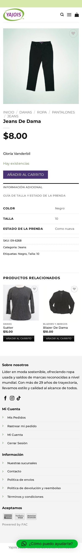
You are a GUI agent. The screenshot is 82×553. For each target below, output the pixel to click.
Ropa (42, 112)
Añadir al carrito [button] (19, 338)
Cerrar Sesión (17, 443)
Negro (22, 253)
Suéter (8, 327)
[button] (62, 15)
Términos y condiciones (25, 497)
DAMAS (25, 112)
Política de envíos (20, 480)
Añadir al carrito (25, 175)
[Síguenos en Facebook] (5, 398)
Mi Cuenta (15, 435)
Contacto (14, 471)
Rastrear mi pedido (22, 426)
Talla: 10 (33, 253)
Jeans (13, 116)
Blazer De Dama (55, 327)
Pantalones (63, 112)
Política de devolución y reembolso (34, 488)
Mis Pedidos (16, 417)
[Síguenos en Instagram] (12, 398)
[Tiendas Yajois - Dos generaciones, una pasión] (13, 14)
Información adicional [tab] (22, 187)
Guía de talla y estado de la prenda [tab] (34, 195)
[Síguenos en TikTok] (18, 398)
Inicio (8, 112)
